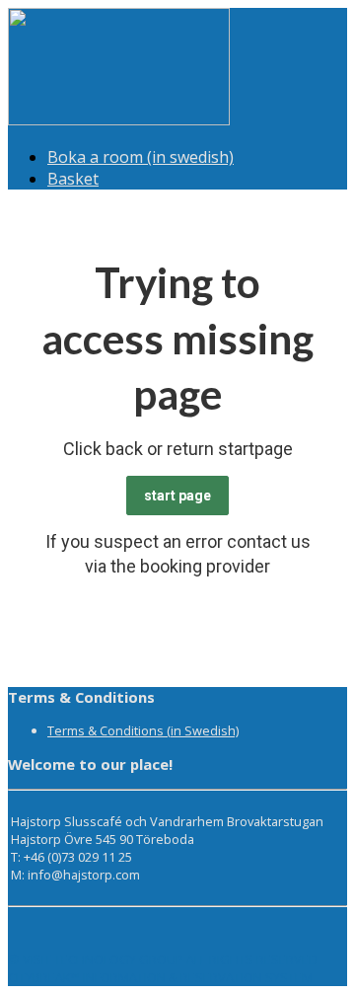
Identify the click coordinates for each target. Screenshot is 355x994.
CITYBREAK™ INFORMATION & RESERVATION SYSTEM (160, 977)
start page (177, 495)
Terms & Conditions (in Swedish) (143, 730)
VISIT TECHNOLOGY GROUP (103, 959)
